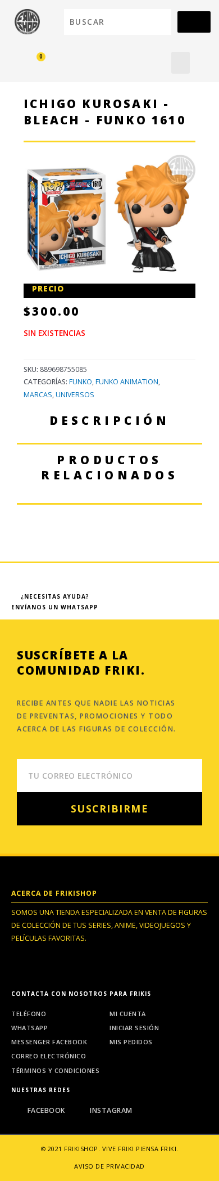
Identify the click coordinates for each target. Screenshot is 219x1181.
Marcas (38, 394)
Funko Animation (126, 382)
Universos (75, 394)
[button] (180, 63)
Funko (80, 382)
